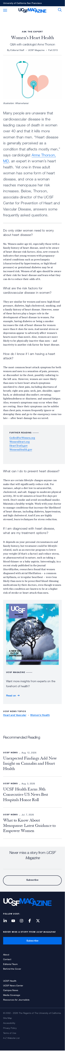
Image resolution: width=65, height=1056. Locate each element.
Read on (11, 695)
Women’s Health (40, 715)
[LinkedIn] (7, 921)
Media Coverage (11, 995)
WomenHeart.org (19, 441)
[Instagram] (23, 921)
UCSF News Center (13, 985)
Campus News (10, 990)
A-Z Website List (11, 1038)
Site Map (7, 1018)
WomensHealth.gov (20, 449)
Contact (7, 959)
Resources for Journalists (16, 999)
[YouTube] (15, 921)
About (6, 954)
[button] (60, 10)
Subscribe (32, 879)
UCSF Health (9, 980)
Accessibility (9, 1023)
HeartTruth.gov (18, 445)
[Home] (32, 10)
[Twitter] (40, 921)
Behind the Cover (12, 968)
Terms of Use (9, 1033)
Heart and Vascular (14, 715)
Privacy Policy (10, 1028)
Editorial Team (10, 964)
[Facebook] (31, 921)
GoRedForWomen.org (22, 437)
